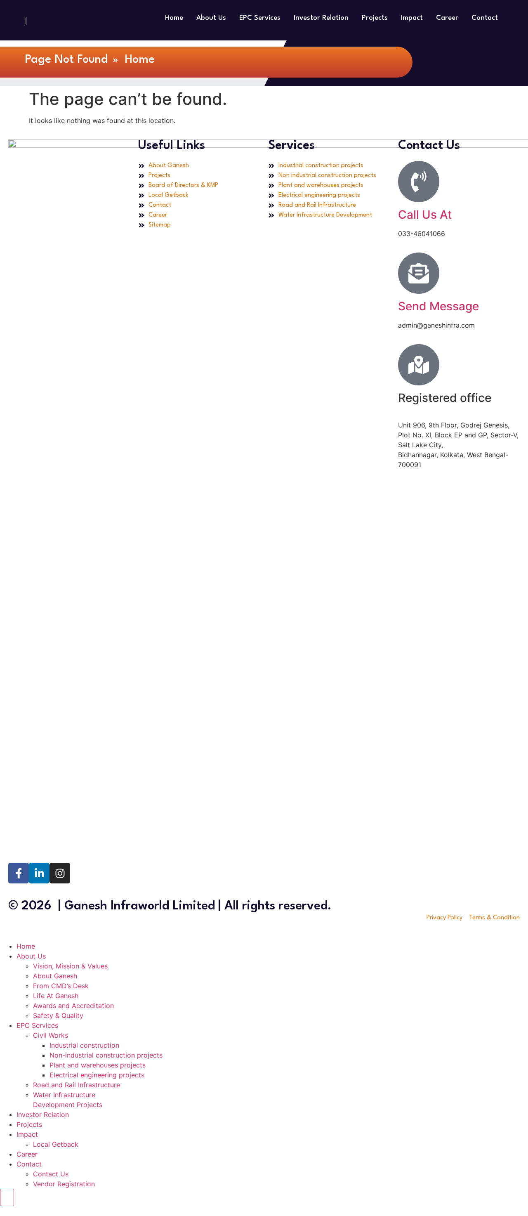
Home (174, 17)
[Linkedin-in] (39, 873)
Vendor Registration (64, 1184)
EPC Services (259, 17)
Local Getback (55, 1144)
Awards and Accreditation (73, 1005)
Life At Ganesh (55, 996)
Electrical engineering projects (97, 1075)
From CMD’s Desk (61, 986)
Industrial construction (84, 1045)
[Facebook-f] (18, 873)
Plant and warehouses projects (98, 1065)
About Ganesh (55, 976)
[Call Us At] (418, 181)
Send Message (438, 306)
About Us (211, 17)
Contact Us (50, 1174)
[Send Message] (418, 273)
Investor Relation (321, 17)
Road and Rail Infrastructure (76, 1085)
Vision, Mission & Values (70, 966)
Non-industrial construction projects (106, 1055)
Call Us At (425, 215)
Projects (375, 17)
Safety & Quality (58, 1015)
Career (447, 17)
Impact (412, 17)
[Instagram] (60, 873)
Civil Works (50, 1035)
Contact (484, 17)
